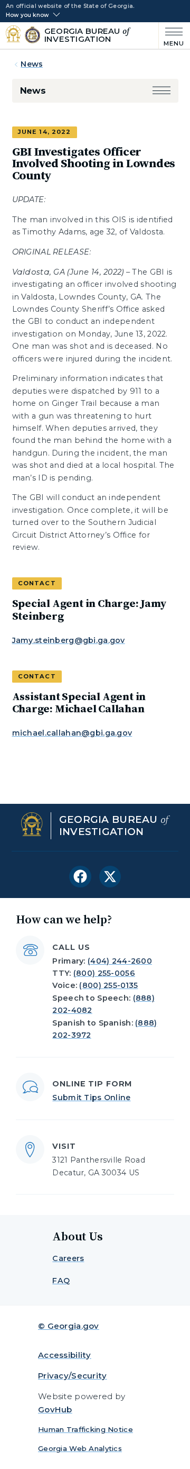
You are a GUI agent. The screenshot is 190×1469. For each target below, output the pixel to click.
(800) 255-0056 (104, 973)
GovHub (55, 1409)
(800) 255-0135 (108, 985)
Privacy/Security (72, 1376)
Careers (68, 1258)
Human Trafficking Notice (85, 1429)
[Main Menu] (172, 35)
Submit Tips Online (91, 1097)
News (32, 64)
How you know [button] (27, 15)
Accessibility (64, 1355)
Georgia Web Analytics (80, 1448)
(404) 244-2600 (120, 961)
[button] (161, 91)
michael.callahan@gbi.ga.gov (72, 733)
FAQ (61, 1280)
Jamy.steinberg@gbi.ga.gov (68, 640)
